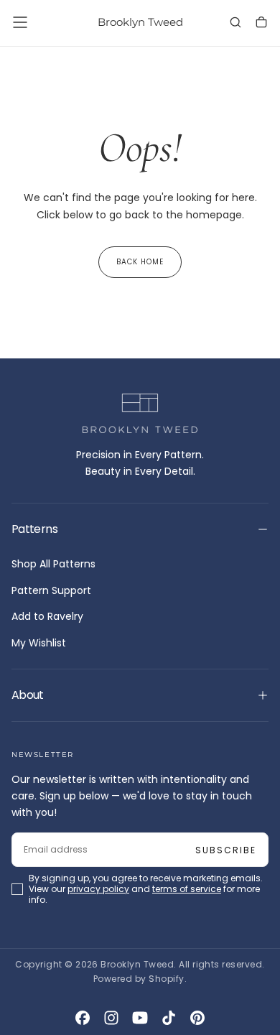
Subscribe (225, 850)
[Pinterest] (197, 1017)
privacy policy (98, 889)
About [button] (27, 695)
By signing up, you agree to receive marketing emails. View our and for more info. (146, 889)
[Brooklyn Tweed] (140, 414)
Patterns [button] (34, 529)
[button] (20, 22)
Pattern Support (51, 590)
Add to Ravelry (47, 616)
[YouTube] (140, 1017)
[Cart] (261, 24)
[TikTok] (168, 1017)
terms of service (186, 889)
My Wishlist (38, 643)
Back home (140, 261)
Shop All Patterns (53, 564)
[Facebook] (82, 1017)
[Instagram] (111, 1017)
